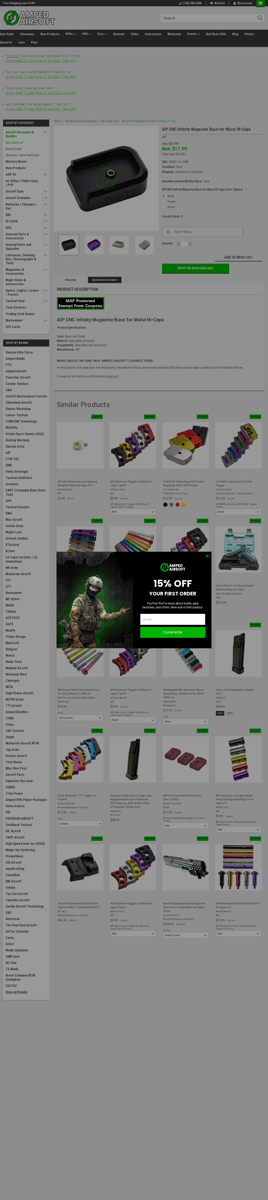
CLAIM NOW (172, 632)
